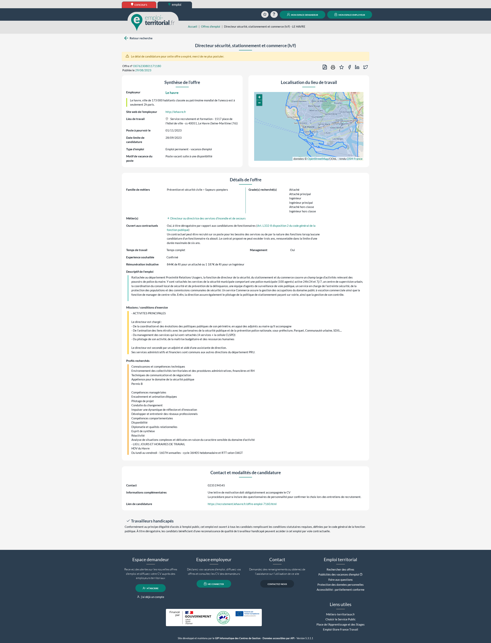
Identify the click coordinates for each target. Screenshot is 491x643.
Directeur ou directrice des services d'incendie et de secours (208, 218)
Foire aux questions (340, 579)
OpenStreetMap (317, 158)
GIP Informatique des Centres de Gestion (237, 638)
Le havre (172, 92)
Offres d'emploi (210, 26)
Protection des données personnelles (340, 584)
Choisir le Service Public (340, 619)
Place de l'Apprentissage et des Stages (340, 624)
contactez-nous (277, 584)
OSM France (354, 158)
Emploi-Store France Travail (340, 629)
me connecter (215, 584)
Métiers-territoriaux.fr (340, 614)
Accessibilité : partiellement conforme (340, 589)
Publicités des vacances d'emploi (338, 574)
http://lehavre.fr (176, 111)
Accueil (192, 26)
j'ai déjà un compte (152, 597)
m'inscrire (152, 588)
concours (140, 4)
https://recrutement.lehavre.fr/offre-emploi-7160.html (242, 504)
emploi (176, 4)
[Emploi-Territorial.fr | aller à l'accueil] (153, 22)
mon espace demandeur (304, 14)
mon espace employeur (351, 14)
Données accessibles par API (278, 638)
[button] (259, 97)
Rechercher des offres (340, 569)
